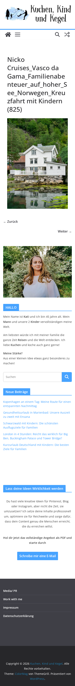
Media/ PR (10, 591)
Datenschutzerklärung (18, 616)
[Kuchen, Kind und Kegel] (8, 34)
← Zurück (10, 221)
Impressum (10, 607)
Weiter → (65, 231)
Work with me (12, 599)
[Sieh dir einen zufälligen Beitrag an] (67, 34)
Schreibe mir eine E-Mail (37, 556)
